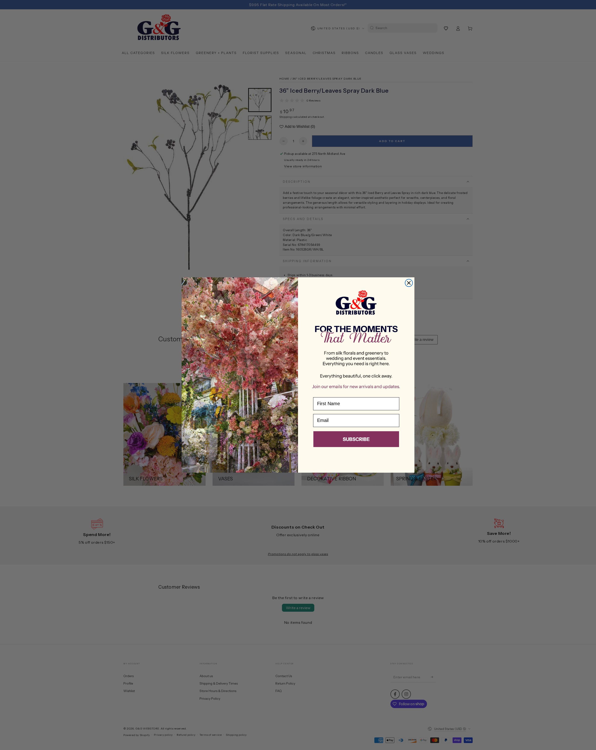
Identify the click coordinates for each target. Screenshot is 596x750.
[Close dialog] (409, 283)
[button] (356, 440)
